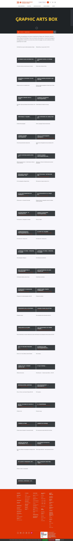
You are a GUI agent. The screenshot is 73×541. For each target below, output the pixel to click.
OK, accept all (45, 539)
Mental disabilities (26, 533)
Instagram (55, 2)
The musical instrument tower (35, 507)
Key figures (50, 517)
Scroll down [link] (37, 28)
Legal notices (43, 511)
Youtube (45, 503)
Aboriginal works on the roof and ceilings (35, 514)
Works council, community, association (27, 505)
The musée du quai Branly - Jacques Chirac (51, 497)
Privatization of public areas (19, 508)
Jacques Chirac (51, 527)
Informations (71, 13)
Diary (71, 16)
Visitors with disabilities (42, 2)
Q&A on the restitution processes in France (50, 500)
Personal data (43, 520)
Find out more (62, 539)
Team (50, 524)
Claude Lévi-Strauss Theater (35, 511)
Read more (20, 119)
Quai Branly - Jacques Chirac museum (25, 2)
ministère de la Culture (51, 535)
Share (54, 32)
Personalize (57, 539)
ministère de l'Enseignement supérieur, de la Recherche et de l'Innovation (52, 537)
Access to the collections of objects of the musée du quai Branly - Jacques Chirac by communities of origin (51, 514)
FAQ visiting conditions (50, 519)
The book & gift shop (35, 500)
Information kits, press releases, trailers (19, 496)
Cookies (42, 519)
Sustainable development (51, 505)
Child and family (27, 499)
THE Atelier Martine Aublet (35, 509)
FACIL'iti (32, 533)
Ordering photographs (19, 516)
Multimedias (71, 19)
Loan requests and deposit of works (19, 511)
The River (34, 503)
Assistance (42, 516)
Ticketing (71, 10)
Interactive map (71, 21)
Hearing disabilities (23, 533)
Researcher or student (26, 509)
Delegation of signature (43, 513)
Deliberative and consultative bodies (51, 503)
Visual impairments (21, 533)
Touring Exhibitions (19, 509)
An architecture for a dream (35, 495)
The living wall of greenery (35, 498)
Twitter (53, 2)
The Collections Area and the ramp (35, 505)
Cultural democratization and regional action (51, 508)
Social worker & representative (27, 501)
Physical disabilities (18, 533)
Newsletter (42, 495)
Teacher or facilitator (27, 496)
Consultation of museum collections (19, 513)
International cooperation (51, 510)
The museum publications (18, 502)
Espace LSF (29, 533)
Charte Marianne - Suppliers (19, 518)
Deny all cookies (51, 539)
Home (18, 32)
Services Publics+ (50, 521)
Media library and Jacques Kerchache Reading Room (35, 517)
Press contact (18, 497)
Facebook (50, 2)
